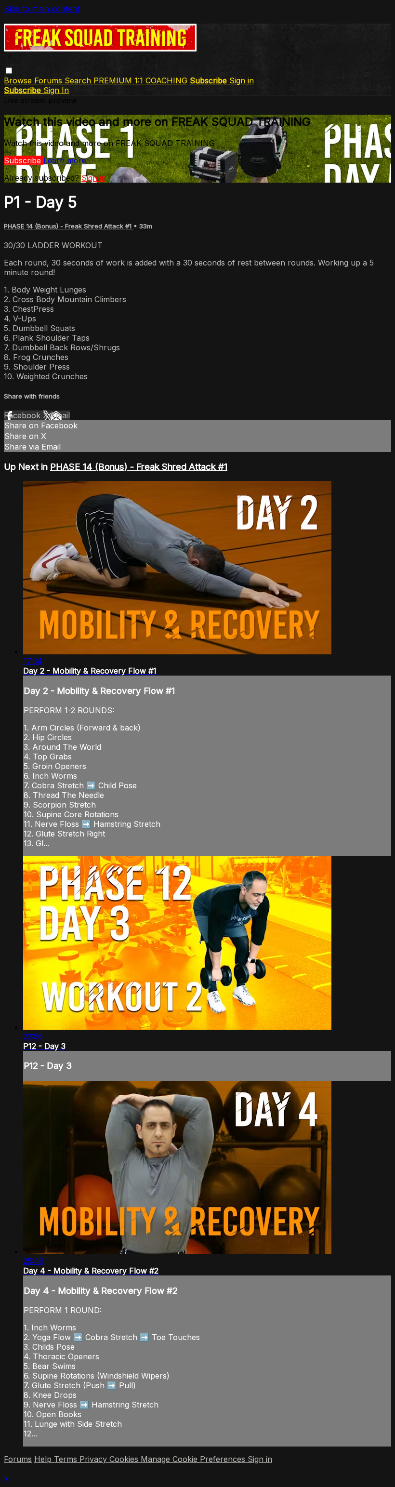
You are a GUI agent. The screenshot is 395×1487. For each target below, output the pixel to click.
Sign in (241, 80)
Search (79, 80)
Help (44, 1459)
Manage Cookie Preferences (194, 1459)
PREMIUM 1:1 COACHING (140, 80)
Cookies (125, 1459)
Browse (19, 80)
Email (60, 415)
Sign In (56, 90)
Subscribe (23, 160)
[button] (9, 70)
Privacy (94, 1459)
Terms (66, 1459)
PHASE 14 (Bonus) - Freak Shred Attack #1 (68, 226)
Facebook (23, 415)
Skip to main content (41, 8)
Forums (49, 80)
